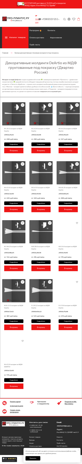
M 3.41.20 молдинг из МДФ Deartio (68, 130)
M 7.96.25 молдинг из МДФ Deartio (13, 248)
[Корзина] (78, 19)
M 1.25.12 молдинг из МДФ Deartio (13, 130)
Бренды (32, 440)
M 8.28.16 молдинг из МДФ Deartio (40, 248)
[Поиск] (64, 19)
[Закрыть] (79, 450)
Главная (5, 53)
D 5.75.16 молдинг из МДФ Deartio (68, 307)
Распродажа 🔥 (36, 30)
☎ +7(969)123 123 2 (48, 19)
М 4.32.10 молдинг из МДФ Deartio (13, 189)
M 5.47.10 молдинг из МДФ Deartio (40, 189)
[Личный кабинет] (69, 19)
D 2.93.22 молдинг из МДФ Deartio (40, 307)
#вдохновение (56, 38)
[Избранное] (73, 19)
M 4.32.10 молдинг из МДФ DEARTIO (13, 366)
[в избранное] (22, 105)
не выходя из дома (16, 406)
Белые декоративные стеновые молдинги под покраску (37, 53)
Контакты (51, 30)
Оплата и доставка (37, 38)
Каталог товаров (34, 437)
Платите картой (15, 401)
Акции (31, 443)
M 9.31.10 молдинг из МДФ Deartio (68, 248)
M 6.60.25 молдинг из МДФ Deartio (68, 189)
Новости (59, 437)
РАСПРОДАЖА (62, 446)
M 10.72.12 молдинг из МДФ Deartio (13, 307)
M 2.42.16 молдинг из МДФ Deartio (40, 130)
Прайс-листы (35, 45)
